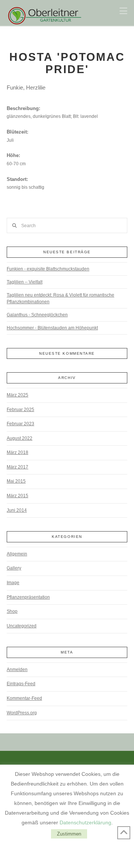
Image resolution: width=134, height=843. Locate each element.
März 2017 (17, 467)
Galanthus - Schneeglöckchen (37, 314)
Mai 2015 (16, 481)
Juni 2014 (17, 510)
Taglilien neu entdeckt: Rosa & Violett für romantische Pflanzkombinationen (60, 298)
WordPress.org (22, 712)
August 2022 (19, 438)
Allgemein (17, 554)
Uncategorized (21, 626)
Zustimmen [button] (69, 834)
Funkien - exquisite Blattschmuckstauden (48, 269)
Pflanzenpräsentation (28, 597)
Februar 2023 (20, 423)
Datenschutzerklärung (85, 822)
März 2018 (17, 452)
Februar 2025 (20, 409)
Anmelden (17, 669)
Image (13, 582)
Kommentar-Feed (24, 698)
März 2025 (17, 395)
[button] (123, 11)
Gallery (14, 568)
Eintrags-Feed (21, 683)
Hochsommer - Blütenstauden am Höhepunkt (52, 327)
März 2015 (17, 495)
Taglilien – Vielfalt (24, 282)
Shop (12, 611)
